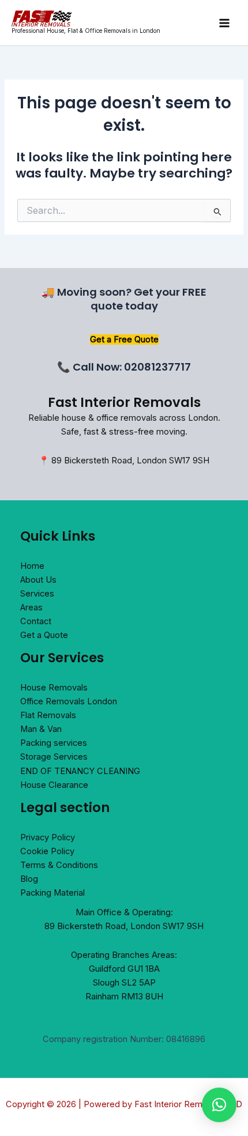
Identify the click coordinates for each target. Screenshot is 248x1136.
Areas (31, 607)
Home (32, 566)
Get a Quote (44, 635)
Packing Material (52, 893)
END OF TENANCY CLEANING (80, 771)
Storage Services (54, 757)
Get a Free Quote (124, 339)
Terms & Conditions (59, 865)
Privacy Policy (47, 837)
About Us (38, 580)
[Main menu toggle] (224, 23)
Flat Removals (48, 715)
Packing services (53, 743)
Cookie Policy (47, 851)
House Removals (54, 687)
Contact (35, 621)
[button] (219, 1105)
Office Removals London (68, 701)
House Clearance (54, 785)
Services (37, 593)
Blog (29, 879)
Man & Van (41, 729)
